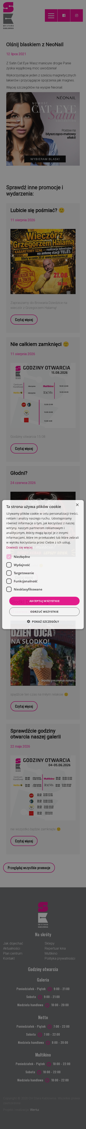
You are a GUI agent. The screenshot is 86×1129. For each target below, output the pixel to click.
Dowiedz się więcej (19, 547)
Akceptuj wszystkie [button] (44, 601)
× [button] (77, 504)
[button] (43, 621)
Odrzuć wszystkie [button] (44, 611)
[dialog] (43, 564)
